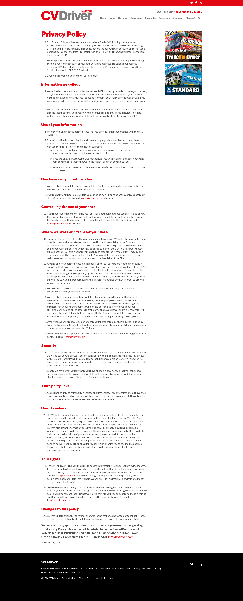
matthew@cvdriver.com (68, 572)
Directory (178, 18)
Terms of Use (85, 578)
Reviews (122, 18)
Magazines (136, 18)
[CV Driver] (66, 15)
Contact (190, 18)
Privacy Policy (68, 578)
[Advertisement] (183, 115)
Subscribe (150, 18)
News (112, 18)
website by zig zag (104, 578)
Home (103, 18)
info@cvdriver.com (93, 198)
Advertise (164, 18)
